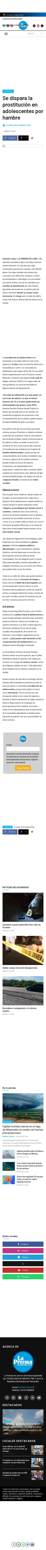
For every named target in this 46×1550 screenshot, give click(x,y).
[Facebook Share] (14, 1544)
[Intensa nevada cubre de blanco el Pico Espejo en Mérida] (9, 1154)
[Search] (41, 33)
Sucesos (8, 91)
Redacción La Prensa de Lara (20, 125)
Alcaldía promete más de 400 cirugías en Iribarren (15, 1474)
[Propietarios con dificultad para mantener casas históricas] (37, 1462)
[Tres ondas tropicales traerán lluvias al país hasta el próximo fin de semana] (9, 1166)
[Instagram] (13, 1397)
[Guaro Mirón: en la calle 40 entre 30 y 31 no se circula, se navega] (37, 1450)
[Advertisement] (23, 62)
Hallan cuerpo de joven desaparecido (20, 968)
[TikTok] (26, 1397)
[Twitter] (32, 1397)
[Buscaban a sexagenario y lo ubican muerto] (23, 990)
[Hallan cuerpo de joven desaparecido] (23, 950)
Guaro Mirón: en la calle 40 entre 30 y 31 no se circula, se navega (15, 1448)
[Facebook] (7, 1397)
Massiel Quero (8, 1136)
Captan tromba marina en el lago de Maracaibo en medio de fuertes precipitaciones (23, 1129)
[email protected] (26, 1387)
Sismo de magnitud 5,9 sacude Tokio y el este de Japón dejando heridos (30, 1179)
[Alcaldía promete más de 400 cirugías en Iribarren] (37, 1475)
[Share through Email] (32, 1544)
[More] (32, 138)
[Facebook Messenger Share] (27, 1544)
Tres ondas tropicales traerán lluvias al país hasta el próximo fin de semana (30, 1165)
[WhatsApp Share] (23, 1544)
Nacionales (7, 1122)
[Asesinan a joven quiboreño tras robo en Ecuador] (23, 907)
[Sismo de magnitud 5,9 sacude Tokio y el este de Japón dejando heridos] (9, 1179)
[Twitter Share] (18, 1544)
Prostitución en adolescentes (24, 827)
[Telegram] (19, 1397)
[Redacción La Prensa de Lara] (4, 125)
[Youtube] (39, 1397)
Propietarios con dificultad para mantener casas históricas (16, 1461)
